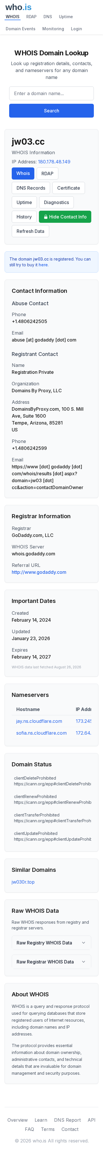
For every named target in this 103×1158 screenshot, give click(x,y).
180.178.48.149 (54, 162)
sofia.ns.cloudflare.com (41, 733)
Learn (41, 1120)
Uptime (66, 16)
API (92, 1120)
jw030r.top (23, 882)
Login (76, 28)
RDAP (31, 16)
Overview (17, 1120)
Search (51, 111)
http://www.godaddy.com (39, 572)
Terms (48, 1129)
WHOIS (12, 16)
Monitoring (53, 28)
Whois (23, 173)
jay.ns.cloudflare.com (39, 721)
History (24, 217)
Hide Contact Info (68, 217)
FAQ (29, 1129)
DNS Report (67, 1120)
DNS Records (31, 188)
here (43, 264)
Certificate (68, 188)
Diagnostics (56, 202)
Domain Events (20, 28)
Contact (70, 1129)
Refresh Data (30, 231)
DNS (47, 16)
